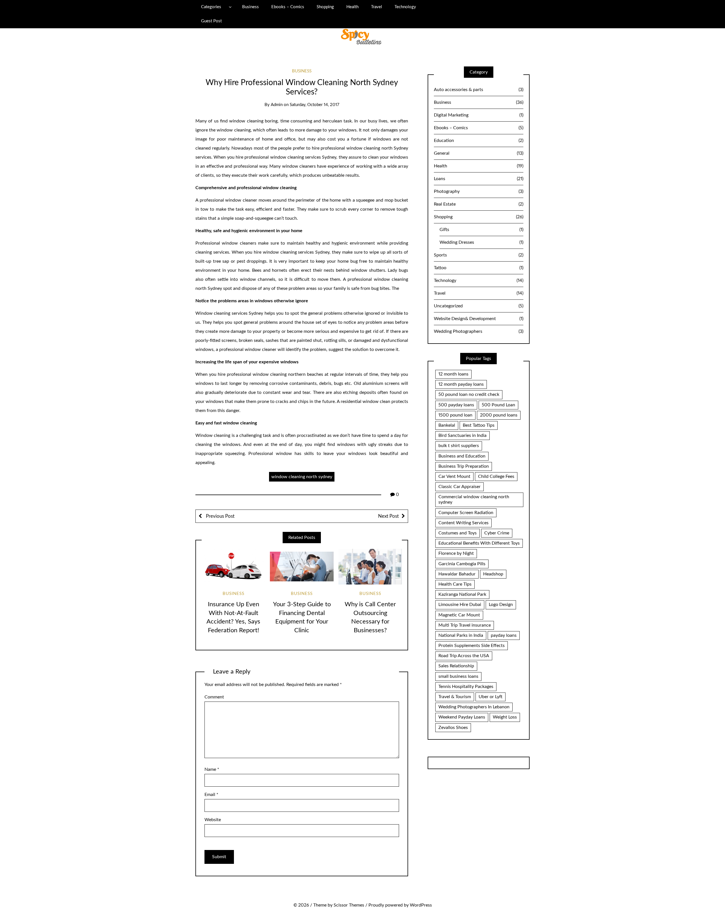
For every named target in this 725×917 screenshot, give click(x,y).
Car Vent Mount (454, 476)
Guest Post (211, 21)
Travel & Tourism (454, 696)
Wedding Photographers (478, 331)
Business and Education (461, 456)
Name (211, 769)
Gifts (481, 229)
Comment (214, 697)
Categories (211, 7)
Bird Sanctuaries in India (462, 435)
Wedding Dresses (481, 242)
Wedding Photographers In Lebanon (473, 707)
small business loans (458, 676)
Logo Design (501, 604)
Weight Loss (505, 717)
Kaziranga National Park (462, 594)
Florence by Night (456, 553)
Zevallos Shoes (453, 727)
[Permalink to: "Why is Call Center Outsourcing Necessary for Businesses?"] (370, 566)
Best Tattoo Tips (478, 425)
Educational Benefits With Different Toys (479, 543)
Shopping (325, 7)
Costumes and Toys (457, 533)
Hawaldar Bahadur (456, 574)
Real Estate (478, 204)
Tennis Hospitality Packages (465, 686)
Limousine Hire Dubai (459, 604)
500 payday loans (456, 405)
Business (250, 7)
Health (352, 7)
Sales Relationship (456, 666)
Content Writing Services (463, 523)
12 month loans (453, 374)
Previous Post (219, 516)
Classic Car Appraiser (459, 486)
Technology (405, 7)
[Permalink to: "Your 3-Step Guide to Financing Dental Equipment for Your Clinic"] (301, 566)
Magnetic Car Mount (459, 615)
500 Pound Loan (498, 405)
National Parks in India (460, 635)
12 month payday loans (461, 384)
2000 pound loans (498, 415)
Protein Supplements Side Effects (471, 645)
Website (212, 819)
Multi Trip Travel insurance (464, 625)
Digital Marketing (478, 115)
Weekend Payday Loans (461, 717)
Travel (376, 7)
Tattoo (478, 268)
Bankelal (446, 425)
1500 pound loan (455, 415)
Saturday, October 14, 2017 (314, 105)
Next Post (388, 516)
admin (277, 105)
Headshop (493, 574)
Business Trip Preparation (463, 466)
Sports (478, 255)
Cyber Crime (496, 533)
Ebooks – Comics (287, 7)
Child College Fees (496, 476)
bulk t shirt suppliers (458, 445)
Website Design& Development (478, 318)
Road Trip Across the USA (463, 655)
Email (211, 794)
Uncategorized (478, 306)
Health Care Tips (455, 584)
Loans (478, 178)
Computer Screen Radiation (465, 512)
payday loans (504, 635)
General (478, 153)
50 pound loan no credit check (468, 394)
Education (478, 140)
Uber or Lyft (490, 696)
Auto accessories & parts (478, 89)
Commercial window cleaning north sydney (473, 499)
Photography (478, 191)
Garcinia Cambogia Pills (461, 564)
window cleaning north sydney (301, 476)
